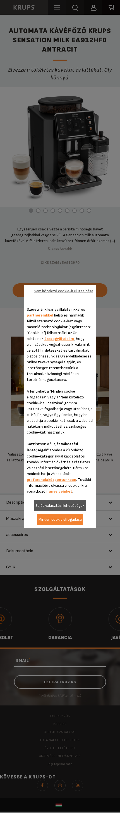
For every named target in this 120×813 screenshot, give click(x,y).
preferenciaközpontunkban (51, 479)
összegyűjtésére (59, 338)
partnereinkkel (40, 315)
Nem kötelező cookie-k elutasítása (63, 291)
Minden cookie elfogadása (60, 519)
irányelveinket (59, 491)
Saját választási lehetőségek (60, 505)
